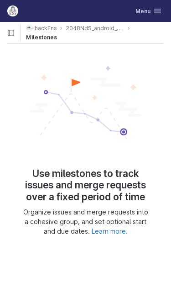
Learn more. (110, 231)
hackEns (46, 28)
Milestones (41, 37)
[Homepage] (13, 11)
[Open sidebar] (11, 33)
